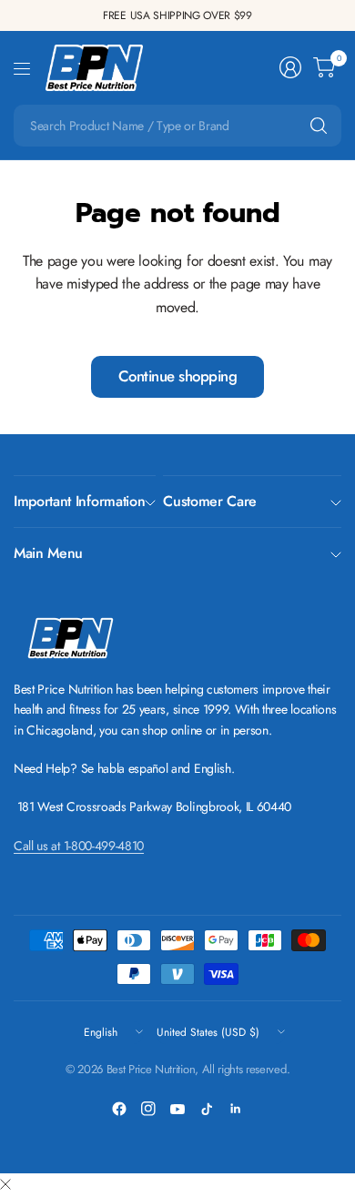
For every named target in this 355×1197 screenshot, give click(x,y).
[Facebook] (119, 1108)
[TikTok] (206, 1108)
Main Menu (48, 553)
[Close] (5, 1185)
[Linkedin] (235, 1108)
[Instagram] (148, 1108)
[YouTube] (177, 1108)
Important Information (79, 501)
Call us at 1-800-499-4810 (79, 846)
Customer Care (210, 501)
